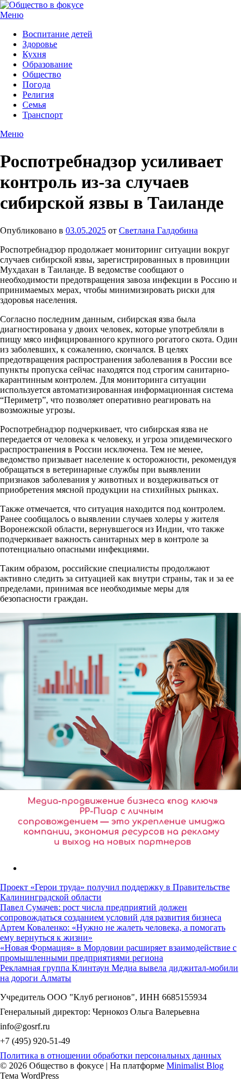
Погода (36, 84)
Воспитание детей (57, 34)
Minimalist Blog (195, 1065)
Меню (12, 15)
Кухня (34, 54)
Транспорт (42, 115)
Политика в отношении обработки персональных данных (110, 1055)
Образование (47, 64)
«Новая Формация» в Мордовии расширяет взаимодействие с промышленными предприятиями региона (118, 953)
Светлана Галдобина (158, 230)
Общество (41, 74)
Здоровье (39, 44)
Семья (34, 104)
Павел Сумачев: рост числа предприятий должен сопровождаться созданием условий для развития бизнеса (110, 912)
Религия (38, 94)
